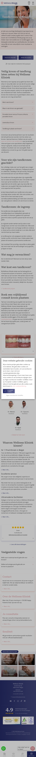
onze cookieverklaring (19, 386)
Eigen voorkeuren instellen (14, 395)
